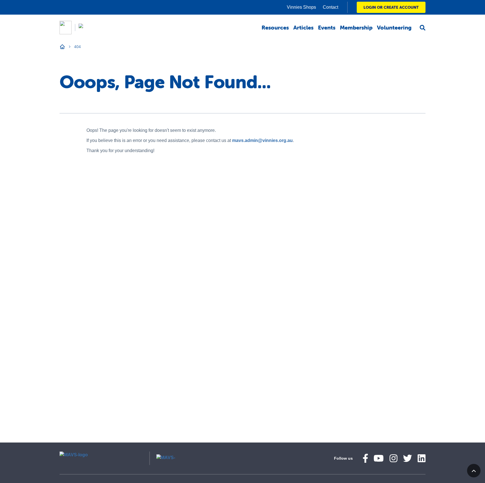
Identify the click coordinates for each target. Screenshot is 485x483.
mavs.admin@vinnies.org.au (262, 140)
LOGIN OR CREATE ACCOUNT (391, 7)
